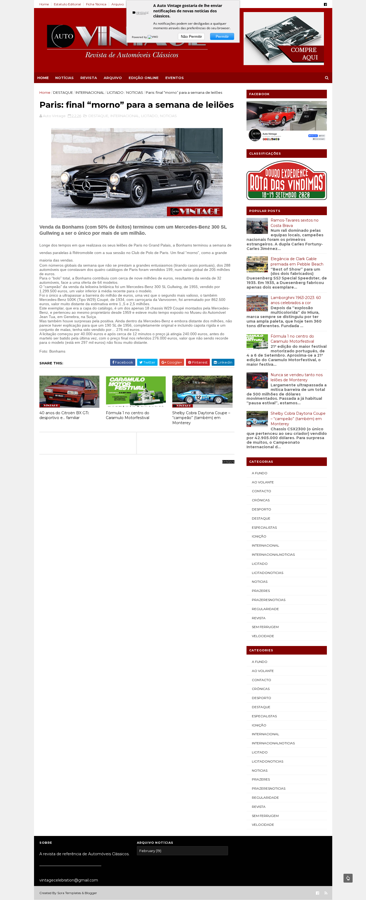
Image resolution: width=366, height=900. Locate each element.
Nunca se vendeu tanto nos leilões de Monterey (297, 377)
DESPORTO (261, 509)
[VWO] (153, 37)
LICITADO (115, 92)
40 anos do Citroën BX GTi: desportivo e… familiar (64, 415)
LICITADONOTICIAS (267, 573)
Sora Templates (69, 893)
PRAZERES (261, 591)
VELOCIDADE (263, 636)
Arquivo (117, 4)
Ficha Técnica (96, 4)
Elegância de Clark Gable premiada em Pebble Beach (297, 261)
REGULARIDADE (265, 609)
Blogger (91, 893)
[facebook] (325, 4)
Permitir (222, 36)
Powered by (140, 37)
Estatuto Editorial (67, 4)
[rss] (325, 893)
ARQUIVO (113, 78)
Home (44, 4)
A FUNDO (259, 473)
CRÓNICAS (261, 500)
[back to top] (348, 878)
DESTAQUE (63, 92)
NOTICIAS (134, 92)
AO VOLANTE (263, 482)
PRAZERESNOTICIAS (268, 600)
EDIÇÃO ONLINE (144, 78)
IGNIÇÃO (259, 536)
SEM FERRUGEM (265, 627)
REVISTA (88, 78)
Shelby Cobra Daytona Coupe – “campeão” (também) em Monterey (201, 417)
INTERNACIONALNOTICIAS (273, 554)
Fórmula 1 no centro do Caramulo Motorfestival (127, 415)
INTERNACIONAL (90, 92)
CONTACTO (261, 491)
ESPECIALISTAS (264, 527)
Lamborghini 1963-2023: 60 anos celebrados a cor (296, 300)
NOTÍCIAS (64, 78)
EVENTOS (174, 78)
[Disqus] (136, 529)
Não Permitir (191, 36)
